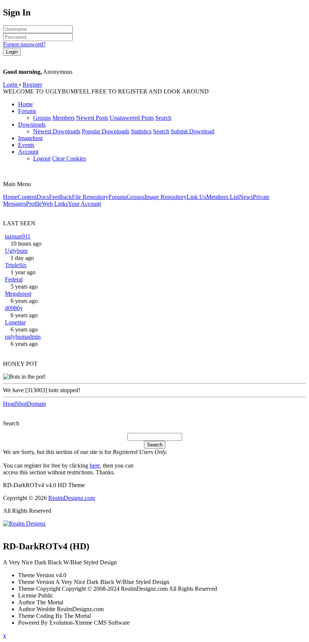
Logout (41, 158)
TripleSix (16, 265)
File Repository (90, 197)
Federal (14, 279)
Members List (222, 197)
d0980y (14, 308)
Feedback (60, 197)
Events (26, 145)
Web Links (55, 203)
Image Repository (165, 197)
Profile (34, 203)
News (246, 197)
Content (27, 197)
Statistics (141, 131)
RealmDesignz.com (71, 498)
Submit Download (192, 131)
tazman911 (18, 236)
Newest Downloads (56, 131)
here (95, 465)
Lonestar (15, 322)
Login (11, 84)
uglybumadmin (23, 336)
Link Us (196, 197)
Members (63, 118)
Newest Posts (92, 118)
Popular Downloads (105, 131)
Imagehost (30, 138)
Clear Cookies (69, 158)
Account (28, 151)
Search (163, 118)
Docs (43, 197)
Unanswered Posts (132, 118)
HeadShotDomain (24, 403)
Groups (42, 118)
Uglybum (16, 251)
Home (25, 104)
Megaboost (18, 293)
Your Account (84, 203)
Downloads (32, 124)
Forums (27, 111)
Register (32, 84)
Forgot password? (24, 44)
